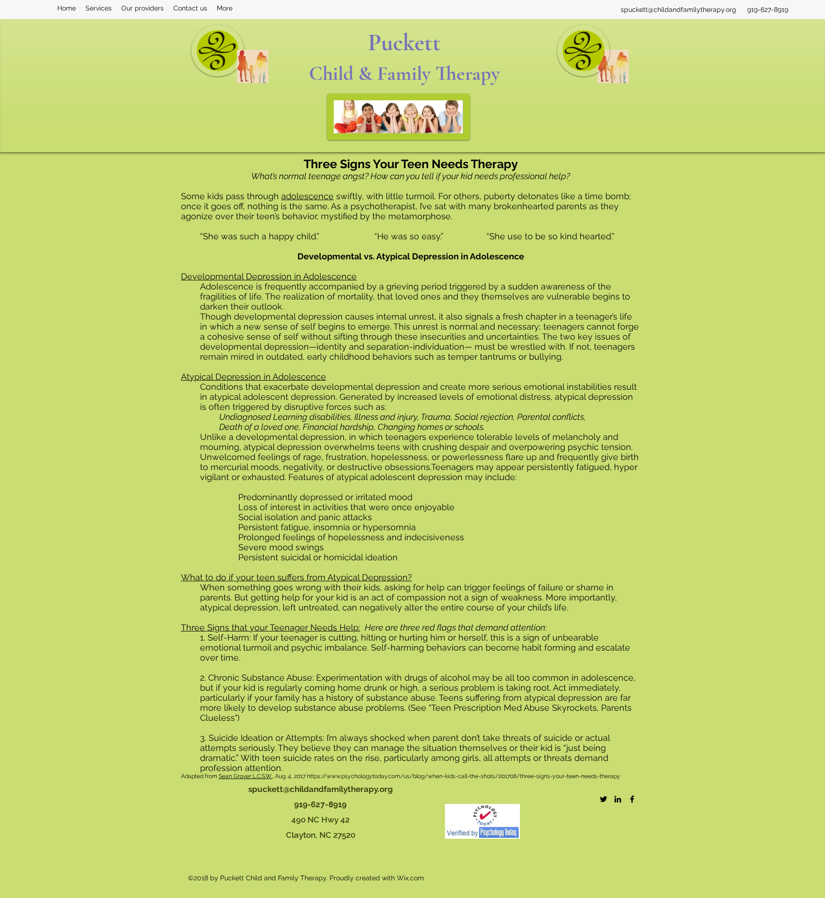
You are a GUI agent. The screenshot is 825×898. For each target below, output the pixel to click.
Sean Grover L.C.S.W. (245, 776)
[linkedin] (618, 799)
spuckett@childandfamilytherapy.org (678, 9)
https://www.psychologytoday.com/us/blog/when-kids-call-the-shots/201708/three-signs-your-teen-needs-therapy (463, 776)
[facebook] (632, 799)
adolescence (307, 196)
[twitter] (603, 799)
